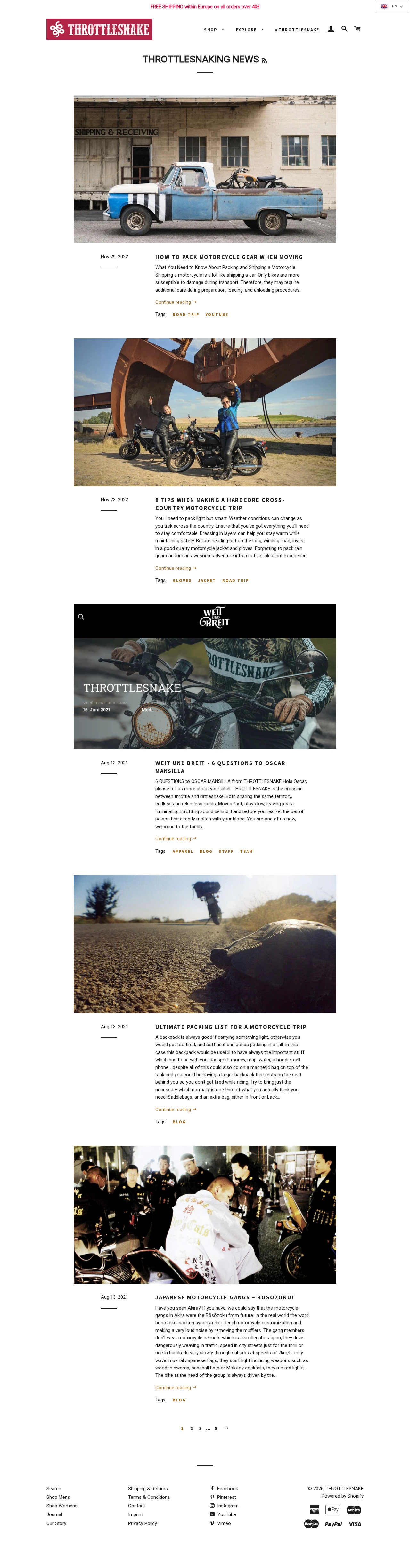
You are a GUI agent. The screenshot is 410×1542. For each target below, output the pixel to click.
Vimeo (223, 1523)
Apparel (183, 851)
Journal (54, 1514)
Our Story (56, 1523)
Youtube (217, 314)
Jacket (207, 580)
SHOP (211, 30)
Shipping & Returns (148, 1488)
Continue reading (173, 302)
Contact (136, 1506)
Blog (206, 851)
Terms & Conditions (149, 1497)
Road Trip (186, 314)
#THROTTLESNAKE (297, 30)
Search (53, 1488)
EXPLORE (247, 30)
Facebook (227, 1488)
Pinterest (226, 1497)
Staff (226, 851)
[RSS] (264, 60)
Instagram (227, 1506)
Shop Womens (62, 1506)
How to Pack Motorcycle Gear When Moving (229, 257)
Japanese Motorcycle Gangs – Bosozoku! (224, 1297)
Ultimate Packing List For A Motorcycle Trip (231, 1026)
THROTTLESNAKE (345, 1488)
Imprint (135, 1514)
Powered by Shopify (343, 1496)
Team (246, 851)
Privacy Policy (142, 1523)
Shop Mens (58, 1497)
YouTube (226, 1514)
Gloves (182, 580)
